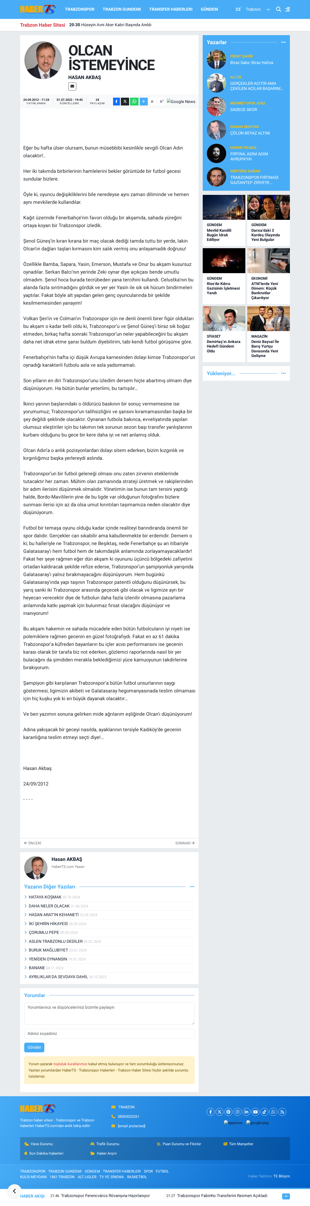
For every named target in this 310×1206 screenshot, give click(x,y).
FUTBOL (162, 1171)
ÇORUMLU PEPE (44, 932)
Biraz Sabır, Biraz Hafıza (251, 62)
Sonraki (183, 843)
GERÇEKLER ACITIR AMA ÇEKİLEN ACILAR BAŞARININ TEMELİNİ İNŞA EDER (257, 86)
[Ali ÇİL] (216, 82)
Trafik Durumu (107, 1144)
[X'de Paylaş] (125, 102)
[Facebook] (211, 1112)
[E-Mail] (72, 86)
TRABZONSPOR (79, 9)
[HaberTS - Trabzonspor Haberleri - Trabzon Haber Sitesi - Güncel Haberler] (38, 9)
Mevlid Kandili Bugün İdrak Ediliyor (219, 235)
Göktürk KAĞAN (245, 171)
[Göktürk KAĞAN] (216, 176)
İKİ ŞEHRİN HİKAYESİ (49, 923)
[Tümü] (283, 42)
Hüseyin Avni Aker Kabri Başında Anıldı (110, 24)
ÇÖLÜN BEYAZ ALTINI (250, 133)
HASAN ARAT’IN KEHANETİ (54, 914)
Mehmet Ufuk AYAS (247, 103)
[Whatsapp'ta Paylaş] (134, 102)
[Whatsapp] (273, 1112)
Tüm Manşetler (241, 1144)
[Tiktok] (264, 1112)
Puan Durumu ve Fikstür (182, 1144)
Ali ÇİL (236, 77)
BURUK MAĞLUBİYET (49, 950)
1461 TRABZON (62, 1177)
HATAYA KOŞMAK (45, 897)
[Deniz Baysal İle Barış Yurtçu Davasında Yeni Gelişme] (268, 318)
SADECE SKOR (243, 109)
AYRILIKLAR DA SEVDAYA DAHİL (59, 976)
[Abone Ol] (181, 101)
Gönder (34, 1047)
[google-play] (257, 1123)
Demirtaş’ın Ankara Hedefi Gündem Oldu (223, 346)
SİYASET (214, 336)
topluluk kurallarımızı (71, 1064)
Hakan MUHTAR (244, 127)
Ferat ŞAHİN (241, 56)
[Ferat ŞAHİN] (216, 58)
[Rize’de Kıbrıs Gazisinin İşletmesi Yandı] (224, 260)
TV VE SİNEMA (111, 1177)
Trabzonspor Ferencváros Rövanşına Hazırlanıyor (105, 1195)
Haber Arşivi (107, 1153)
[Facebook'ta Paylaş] (116, 102)
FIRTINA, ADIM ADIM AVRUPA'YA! (249, 156)
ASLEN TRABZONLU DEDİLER (56, 941)
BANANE (37, 967)
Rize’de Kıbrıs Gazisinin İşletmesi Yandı (223, 288)
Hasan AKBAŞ (84, 77)
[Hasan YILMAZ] (216, 153)
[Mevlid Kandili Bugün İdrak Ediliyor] (224, 207)
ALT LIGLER (87, 1177)
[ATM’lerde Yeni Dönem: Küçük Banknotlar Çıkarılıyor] (268, 260)
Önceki (34, 843)
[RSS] (282, 1112)
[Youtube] (255, 1112)
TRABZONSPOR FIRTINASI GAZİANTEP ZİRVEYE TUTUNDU (254, 180)
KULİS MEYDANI (33, 1177)
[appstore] (233, 1123)
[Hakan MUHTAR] (216, 129)
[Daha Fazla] (144, 102)
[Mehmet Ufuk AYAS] (216, 105)
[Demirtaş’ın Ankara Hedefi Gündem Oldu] (224, 318)
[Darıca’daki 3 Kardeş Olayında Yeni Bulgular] (268, 207)
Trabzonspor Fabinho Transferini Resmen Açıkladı (222, 1195)
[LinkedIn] (246, 1112)
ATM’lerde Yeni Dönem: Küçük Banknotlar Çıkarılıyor (264, 290)
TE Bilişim (281, 1176)
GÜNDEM (209, 9)
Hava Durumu (42, 1144)
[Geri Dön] (14, 1191)
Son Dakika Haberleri (46, 1153)
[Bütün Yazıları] (192, 886)
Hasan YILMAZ (243, 147)
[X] (220, 1112)
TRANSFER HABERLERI (171, 9)
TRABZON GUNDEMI (122, 9)
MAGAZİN (259, 336)
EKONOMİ (259, 278)
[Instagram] (237, 1112)
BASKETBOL (137, 1177)
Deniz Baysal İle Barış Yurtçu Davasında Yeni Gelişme (265, 348)
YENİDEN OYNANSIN (48, 959)
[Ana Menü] (285, 9)
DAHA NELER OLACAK (50, 906)
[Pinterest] (228, 1112)
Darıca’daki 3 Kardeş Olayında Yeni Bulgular (265, 235)
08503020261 (128, 1116)
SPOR (148, 1171)
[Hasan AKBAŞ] (43, 59)
